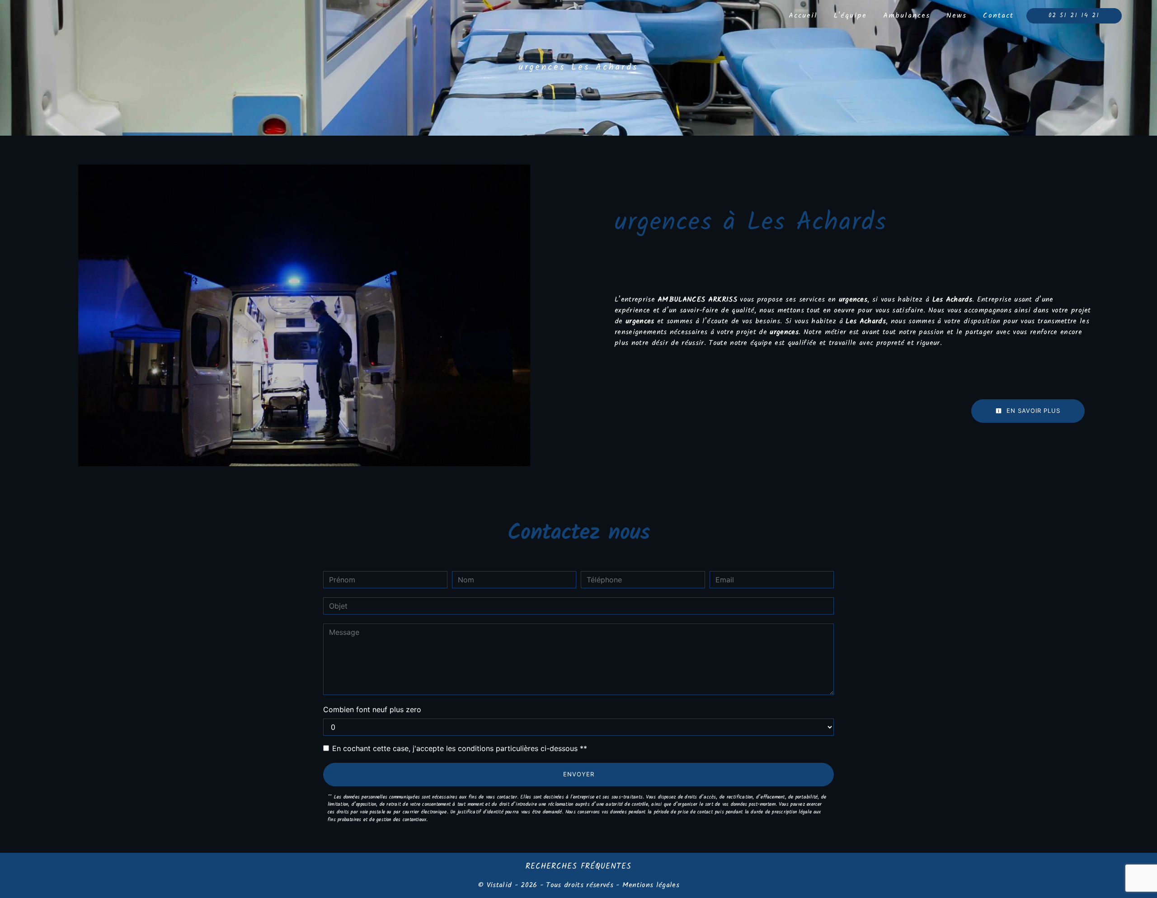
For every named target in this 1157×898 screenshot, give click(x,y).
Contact (998, 15)
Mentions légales (649, 885)
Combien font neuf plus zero (372, 709)
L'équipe (850, 15)
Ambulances (906, 15)
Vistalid (499, 885)
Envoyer (578, 774)
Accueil (803, 15)
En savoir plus (1032, 410)
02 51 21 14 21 (1074, 15)
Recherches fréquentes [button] (578, 866)
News (956, 15)
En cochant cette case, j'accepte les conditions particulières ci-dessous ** (459, 748)
